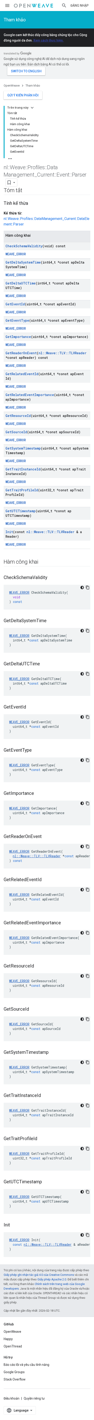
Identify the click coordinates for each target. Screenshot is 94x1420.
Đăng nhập (79, 5)
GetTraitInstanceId (22, 469)
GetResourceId (18, 415)
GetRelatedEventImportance (29, 395)
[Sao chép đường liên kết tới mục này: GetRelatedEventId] (46, 880)
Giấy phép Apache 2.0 (51, 1279)
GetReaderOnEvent (21, 353)
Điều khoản (11, 1398)
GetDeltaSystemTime (23, 262)
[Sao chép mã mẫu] (87, 587)
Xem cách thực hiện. (48, 40)
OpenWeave (12, 85)
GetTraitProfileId (21, 490)
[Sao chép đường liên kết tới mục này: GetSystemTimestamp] (53, 1052)
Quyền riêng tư (34, 1398)
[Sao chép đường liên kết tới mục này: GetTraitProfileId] (41, 1139)
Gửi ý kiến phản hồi (23, 95)
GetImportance (18, 337)
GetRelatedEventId (21, 374)
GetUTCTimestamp (20, 511)
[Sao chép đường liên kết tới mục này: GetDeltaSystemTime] (51, 621)
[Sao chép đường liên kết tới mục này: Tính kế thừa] (32, 203)
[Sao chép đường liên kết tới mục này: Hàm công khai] (42, 562)
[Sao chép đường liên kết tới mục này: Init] (14, 1225)
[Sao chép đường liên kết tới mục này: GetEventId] (30, 707)
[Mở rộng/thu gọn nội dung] (32, 107)
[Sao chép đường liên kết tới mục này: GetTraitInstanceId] (45, 1096)
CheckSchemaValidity (23, 246)
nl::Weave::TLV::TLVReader (62, 353)
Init (9, 532)
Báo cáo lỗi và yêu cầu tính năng (26, 1365)
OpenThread (13, 1346)
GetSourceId (16, 432)
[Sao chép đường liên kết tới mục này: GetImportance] (38, 793)
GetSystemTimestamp (23, 448)
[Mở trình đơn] (7, 5)
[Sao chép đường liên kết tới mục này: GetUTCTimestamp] (46, 1182)
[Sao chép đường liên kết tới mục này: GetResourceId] (38, 966)
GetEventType (17, 320)
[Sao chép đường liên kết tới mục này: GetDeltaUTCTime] (44, 664)
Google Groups (14, 1372)
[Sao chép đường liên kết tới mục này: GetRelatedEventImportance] (65, 923)
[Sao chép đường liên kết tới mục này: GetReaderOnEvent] (46, 837)
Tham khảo (15, 19)
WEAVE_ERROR (15, 254)
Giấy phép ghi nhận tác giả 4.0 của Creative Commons (39, 1275)
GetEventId (15, 304)
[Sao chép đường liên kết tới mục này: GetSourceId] (33, 1009)
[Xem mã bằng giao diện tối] (82, 587)
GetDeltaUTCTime (20, 283)
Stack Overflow (15, 1379)
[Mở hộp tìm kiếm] (64, 5)
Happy (8, 1339)
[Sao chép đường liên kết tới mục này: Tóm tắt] (26, 191)
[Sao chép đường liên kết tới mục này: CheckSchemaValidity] (51, 578)
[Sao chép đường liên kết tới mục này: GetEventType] (36, 750)
